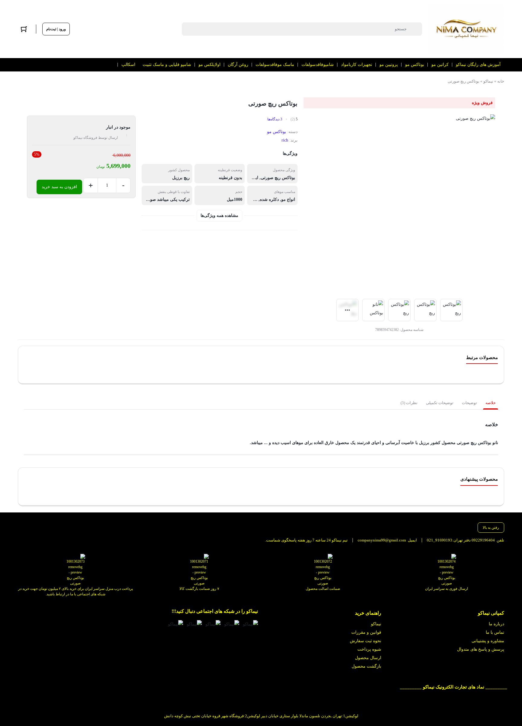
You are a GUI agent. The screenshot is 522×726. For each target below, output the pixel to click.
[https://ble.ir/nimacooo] (175, 624)
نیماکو (488, 81)
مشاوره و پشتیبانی (488, 641)
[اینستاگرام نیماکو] (250, 624)
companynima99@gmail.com (382, 540)
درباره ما (496, 624)
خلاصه (490, 403)
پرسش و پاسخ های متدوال (480, 649)
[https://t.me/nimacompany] (213, 624)
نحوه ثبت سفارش (365, 641)
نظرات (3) (409, 403)
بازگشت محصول (366, 666)
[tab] (490, 403)
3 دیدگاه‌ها (274, 119)
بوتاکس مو (276, 131)
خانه (500, 81)
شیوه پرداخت (369, 649)
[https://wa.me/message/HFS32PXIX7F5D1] (231, 624)
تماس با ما (495, 632)
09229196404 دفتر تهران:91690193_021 (461, 540)
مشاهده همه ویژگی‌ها (219, 215)
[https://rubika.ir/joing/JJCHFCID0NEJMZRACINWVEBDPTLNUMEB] (194, 624)
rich (285, 140)
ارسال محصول (368, 658)
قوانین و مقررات (366, 632)
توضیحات (469, 403)
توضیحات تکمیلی (439, 403)
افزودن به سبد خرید (59, 187)
